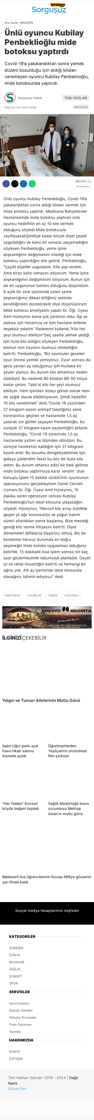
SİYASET (13, 56)
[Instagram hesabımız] (45, 1112)
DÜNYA (12, 47)
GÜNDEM (13, 37)
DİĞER (11, 102)
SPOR (11, 74)
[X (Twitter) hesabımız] (30, 1112)
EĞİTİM (12, 93)
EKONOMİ (14, 65)
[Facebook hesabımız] (15, 1112)
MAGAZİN (14, 83)
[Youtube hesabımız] (59, 1112)
